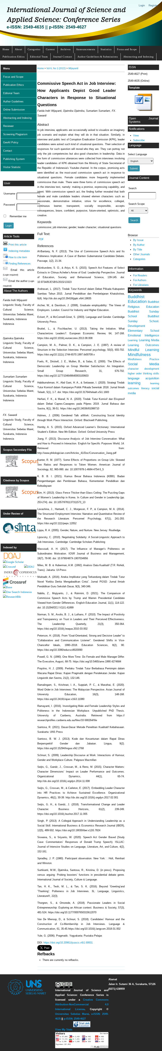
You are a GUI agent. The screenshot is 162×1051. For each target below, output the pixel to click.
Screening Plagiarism (15, 134)
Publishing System (14, 159)
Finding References (19, 263)
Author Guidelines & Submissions (97, 56)
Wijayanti (73, 68)
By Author (138, 244)
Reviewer (8, 126)
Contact (7, 150)
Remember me (18, 216)
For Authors (139, 280)
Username (9, 193)
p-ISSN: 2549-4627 (75, 1018)
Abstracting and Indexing (138, 56)
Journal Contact (62, 56)
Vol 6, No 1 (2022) (56, 68)
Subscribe (139, 140)
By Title (137, 249)
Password (9, 204)
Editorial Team (39, 56)
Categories (34, 49)
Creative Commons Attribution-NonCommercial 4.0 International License (82, 1004)
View (136, 135)
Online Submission (14, 109)
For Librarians (141, 284)
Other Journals (141, 254)
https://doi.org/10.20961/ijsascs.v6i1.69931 (68, 942)
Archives (65, 49)
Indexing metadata (19, 250)
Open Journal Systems (143, 120)
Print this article (17, 244)
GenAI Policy (10, 142)
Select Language (137, 154)
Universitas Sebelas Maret (72, 1013)
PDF (41, 239)
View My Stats (63, 1029)
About (18, 49)
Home (6, 49)
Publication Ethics (14, 56)
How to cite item (17, 257)
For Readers (140, 275)
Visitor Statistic (12, 167)
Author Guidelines (13, 101)
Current (50, 49)
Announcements (85, 49)
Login (142, 5)
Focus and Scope (127, 49)
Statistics (106, 49)
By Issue (138, 240)
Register (153, 5)
